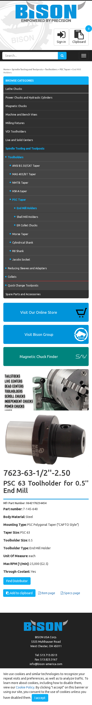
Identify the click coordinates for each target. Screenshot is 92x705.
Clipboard (79, 42)
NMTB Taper (20, 182)
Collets (12, 276)
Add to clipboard (21, 593)
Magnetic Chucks (16, 106)
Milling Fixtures (15, 123)
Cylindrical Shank (22, 242)
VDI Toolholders (16, 131)
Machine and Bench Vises (21, 114)
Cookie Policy (25, 687)
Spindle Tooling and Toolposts (27, 69)
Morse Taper (20, 234)
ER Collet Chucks (27, 225)
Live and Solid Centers (19, 140)
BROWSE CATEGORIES (20, 80)
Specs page (71, 593)
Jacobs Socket (21, 259)
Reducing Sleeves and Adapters (27, 268)
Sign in (61, 42)
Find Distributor (17, 581)
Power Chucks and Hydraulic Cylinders (29, 97)
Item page (48, 593)
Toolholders (51, 69)
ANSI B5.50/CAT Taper (26, 165)
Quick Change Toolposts (23, 285)
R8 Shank (18, 251)
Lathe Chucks (14, 88)
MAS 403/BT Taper (24, 174)
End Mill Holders (27, 208)
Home (6, 69)
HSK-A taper (19, 191)
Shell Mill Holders (27, 216)
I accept (40, 698)
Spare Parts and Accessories (23, 294)
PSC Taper (65, 69)
